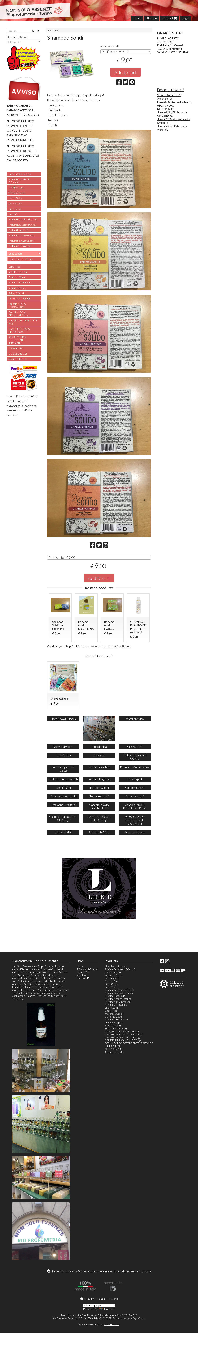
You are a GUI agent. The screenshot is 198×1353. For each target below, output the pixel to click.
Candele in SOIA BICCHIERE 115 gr (18, 313)
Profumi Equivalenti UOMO (22, 219)
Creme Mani (15, 203)
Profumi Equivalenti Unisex (22, 224)
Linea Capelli (53, 30)
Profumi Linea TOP (18, 230)
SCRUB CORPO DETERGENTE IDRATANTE (17, 339)
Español (101, 1298)
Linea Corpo (14, 208)
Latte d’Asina (15, 198)
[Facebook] (162, 962)
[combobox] (125, 51)
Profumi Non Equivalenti (21, 240)
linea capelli (111, 646)
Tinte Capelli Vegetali (19, 298)
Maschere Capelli (17, 271)
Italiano (113, 1298)
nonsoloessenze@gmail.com (130, 1318)
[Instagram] (167, 962)
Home (137, 18)
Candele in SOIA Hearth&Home (17, 305)
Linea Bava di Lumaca (19, 173)
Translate (109, 1309)
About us (151, 18)
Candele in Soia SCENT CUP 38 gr (23, 322)
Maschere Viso (16, 187)
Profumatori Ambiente (20, 282)
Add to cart (125, 72)
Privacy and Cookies (87, 969)
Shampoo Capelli (17, 287)
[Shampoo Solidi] (72, 67)
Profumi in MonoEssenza (21, 235)
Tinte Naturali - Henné (21, 258)
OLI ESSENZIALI (17, 353)
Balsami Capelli (16, 293)
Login (185, 18)
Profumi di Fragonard (19, 245)
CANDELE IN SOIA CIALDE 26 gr (19, 330)
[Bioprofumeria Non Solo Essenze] (99, 10)
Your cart (168, 18)
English (90, 1298)
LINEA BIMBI (15, 348)
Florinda (127, 646)
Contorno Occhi (16, 277)
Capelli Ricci (14, 266)
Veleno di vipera (16, 192)
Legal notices (83, 972)
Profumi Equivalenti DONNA (18, 181)
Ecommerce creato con (99, 1324)
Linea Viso (13, 214)
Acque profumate (17, 358)
